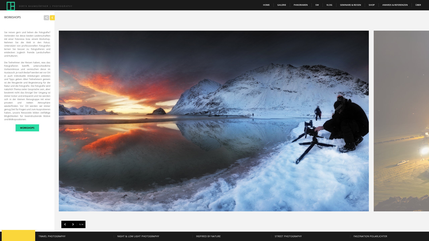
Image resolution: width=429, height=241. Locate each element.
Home (266, 4)
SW (317, 4)
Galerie (281, 4)
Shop (372, 4)
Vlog (329, 4)
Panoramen (301, 4)
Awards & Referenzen (395, 4)
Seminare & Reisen (350, 4)
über (418, 4)
